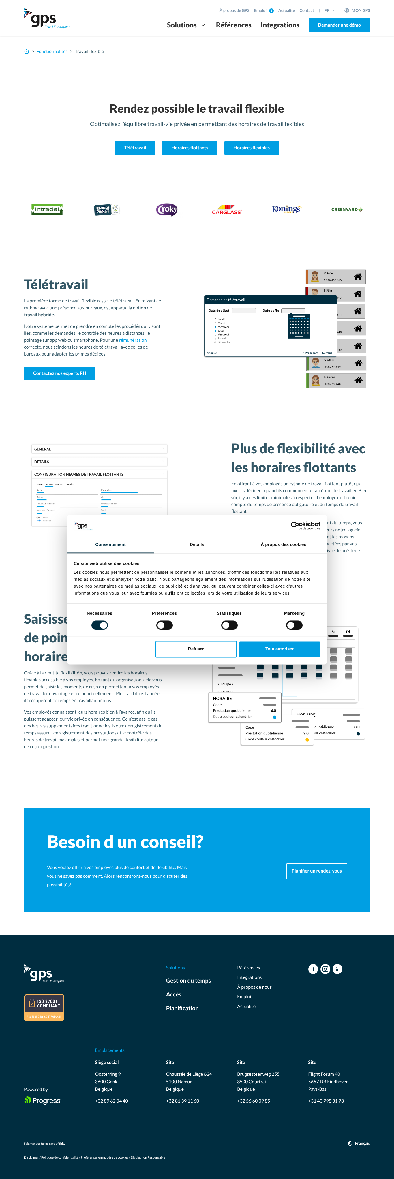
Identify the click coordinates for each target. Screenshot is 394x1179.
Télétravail (135, 148)
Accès (173, 994)
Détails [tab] (197, 544)
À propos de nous (254, 987)
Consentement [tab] (110, 544)
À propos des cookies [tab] (283, 544)
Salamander (32, 1144)
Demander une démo (339, 25)
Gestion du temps (188, 980)
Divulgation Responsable (148, 1157)
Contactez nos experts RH (59, 373)
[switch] (164, 625)
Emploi (260, 10)
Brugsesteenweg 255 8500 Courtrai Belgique (258, 1081)
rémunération (133, 340)
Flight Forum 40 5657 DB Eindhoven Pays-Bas (328, 1081)
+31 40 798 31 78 (326, 1101)
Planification (182, 1008)
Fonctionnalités (51, 51)
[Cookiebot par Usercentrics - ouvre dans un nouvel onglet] (295, 525)
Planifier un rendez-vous (317, 871)
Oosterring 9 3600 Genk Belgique (108, 1081)
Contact (307, 10)
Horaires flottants (189, 148)
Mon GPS (361, 10)
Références (234, 25)
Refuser (196, 649)
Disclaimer (31, 1157)
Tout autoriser (279, 649)
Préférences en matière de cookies (104, 1157)
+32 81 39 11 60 (182, 1101)
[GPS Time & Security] (47, 18)
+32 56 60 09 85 (253, 1101)
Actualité (286, 10)
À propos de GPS (234, 10)
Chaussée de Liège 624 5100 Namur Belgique (189, 1081)
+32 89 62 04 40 (111, 1101)
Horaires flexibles (252, 148)
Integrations (280, 25)
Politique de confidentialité (59, 1157)
